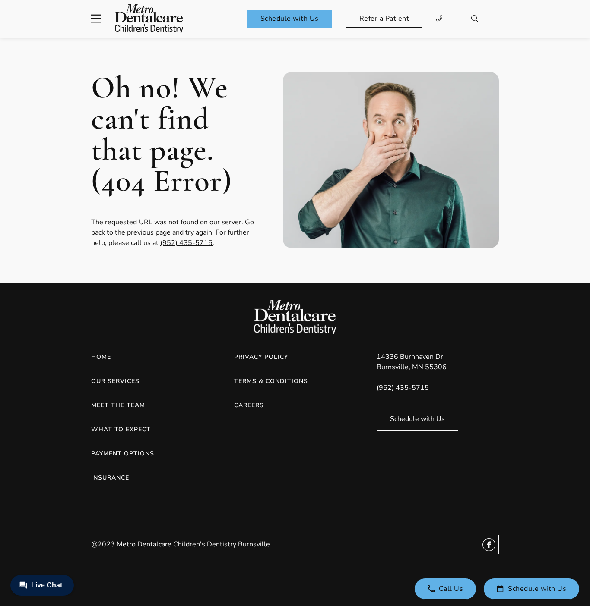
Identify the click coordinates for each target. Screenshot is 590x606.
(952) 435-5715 (186, 243)
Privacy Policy (261, 357)
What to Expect (121, 429)
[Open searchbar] (474, 18)
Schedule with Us (289, 18)
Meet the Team (118, 405)
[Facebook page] (489, 544)
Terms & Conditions (271, 381)
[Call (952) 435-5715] (439, 18)
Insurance (110, 478)
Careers (249, 405)
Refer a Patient (384, 18)
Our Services (115, 381)
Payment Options (122, 453)
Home (101, 357)
